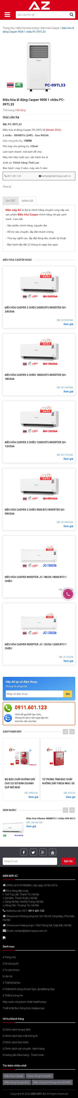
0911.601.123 (14, 176)
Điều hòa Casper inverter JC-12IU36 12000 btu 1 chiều (36, 646)
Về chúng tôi (11, 963)
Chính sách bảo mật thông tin (21, 1035)
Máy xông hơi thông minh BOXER (52, 1082)
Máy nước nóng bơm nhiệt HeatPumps (24, 1001)
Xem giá (68, 324)
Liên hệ (8, 976)
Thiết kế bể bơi (12, 982)
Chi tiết (10, 200)
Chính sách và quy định (17, 1029)
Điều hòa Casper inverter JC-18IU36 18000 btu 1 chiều (36, 579)
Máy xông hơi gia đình (17, 1082)
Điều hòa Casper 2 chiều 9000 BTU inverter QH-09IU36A (35, 511)
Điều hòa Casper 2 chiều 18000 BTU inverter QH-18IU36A (36, 376)
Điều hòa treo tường (28, 28)
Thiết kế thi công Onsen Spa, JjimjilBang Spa (29, 989)
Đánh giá (27, 200)
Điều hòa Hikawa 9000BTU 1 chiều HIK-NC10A (35, 818)
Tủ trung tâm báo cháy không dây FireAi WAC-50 (50, 781)
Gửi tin (68, 861)
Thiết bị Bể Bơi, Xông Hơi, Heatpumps (24, 1008)
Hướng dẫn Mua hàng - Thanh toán (24, 1055)
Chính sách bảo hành (16, 1042)
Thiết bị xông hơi (13, 995)
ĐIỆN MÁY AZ (38, 1093)
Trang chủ (8, 28)
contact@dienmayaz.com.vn (56, 176)
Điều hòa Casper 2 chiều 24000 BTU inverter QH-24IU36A (36, 309)
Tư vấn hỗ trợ (11, 970)
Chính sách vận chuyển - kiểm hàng (24, 1048)
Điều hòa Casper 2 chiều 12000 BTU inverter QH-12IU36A (36, 444)
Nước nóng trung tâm (39, 1076)
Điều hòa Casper (50, 28)
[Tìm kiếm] (71, 14)
